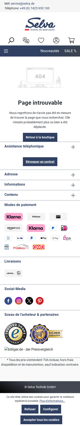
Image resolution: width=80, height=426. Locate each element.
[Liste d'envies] (40, 39)
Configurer (50, 409)
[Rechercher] (9, 39)
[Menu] (6, 51)
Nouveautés (49, 51)
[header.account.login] (55, 39)
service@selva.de (22, 3)
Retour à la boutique (40, 137)
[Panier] (70, 39)
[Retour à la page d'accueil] (40, 24)
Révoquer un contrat (40, 161)
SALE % (70, 51)
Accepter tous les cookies (41, 420)
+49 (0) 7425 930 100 (35, 8)
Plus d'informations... (52, 400)
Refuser (30, 409)
